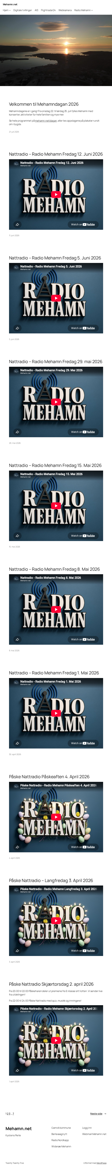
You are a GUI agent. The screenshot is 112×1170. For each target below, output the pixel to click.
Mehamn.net (10, 4)
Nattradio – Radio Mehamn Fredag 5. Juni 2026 (55, 257)
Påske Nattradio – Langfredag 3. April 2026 (51, 880)
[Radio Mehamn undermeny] (92, 10)
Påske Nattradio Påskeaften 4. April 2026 (49, 776)
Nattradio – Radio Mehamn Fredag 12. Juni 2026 (56, 154)
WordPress (101, 1163)
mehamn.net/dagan (46, 120)
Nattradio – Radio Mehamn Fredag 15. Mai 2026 (55, 465)
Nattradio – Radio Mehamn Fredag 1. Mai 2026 (54, 672)
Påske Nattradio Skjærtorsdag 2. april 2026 (51, 984)
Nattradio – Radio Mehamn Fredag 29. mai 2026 (56, 361)
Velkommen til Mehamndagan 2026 (44, 104)
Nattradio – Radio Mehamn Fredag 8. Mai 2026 (54, 569)
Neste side (98, 1113)
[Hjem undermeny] (10, 10)
